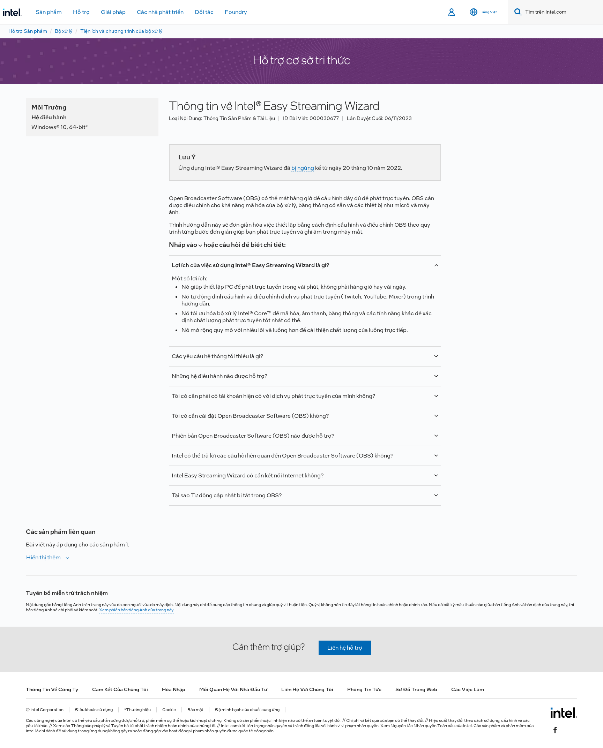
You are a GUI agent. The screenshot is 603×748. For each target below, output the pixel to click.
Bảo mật (195, 709)
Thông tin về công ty (52, 689)
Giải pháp (113, 12)
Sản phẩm (49, 12)
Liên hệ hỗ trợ (344, 647)
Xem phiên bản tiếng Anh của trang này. (136, 610)
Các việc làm (467, 689)
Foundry (236, 12)
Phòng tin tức (364, 689)
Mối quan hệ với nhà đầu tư (233, 689)
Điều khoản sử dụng (94, 709)
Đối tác (204, 12)
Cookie (169, 709)
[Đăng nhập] (452, 12)
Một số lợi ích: (303, 298)
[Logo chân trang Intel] (563, 712)
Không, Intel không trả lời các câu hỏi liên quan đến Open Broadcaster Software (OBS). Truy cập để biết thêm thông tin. (300, 459)
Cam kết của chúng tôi (120, 689)
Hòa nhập (173, 689)
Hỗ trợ (81, 12)
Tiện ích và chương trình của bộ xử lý (121, 31)
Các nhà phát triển (160, 12)
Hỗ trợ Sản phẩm (27, 31)
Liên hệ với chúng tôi (307, 689)
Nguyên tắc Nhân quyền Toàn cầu (422, 725)
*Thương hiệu (137, 709)
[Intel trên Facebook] (555, 729)
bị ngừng (302, 168)
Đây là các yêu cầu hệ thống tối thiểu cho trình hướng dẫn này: (288, 360)
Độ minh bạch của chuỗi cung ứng (247, 709)
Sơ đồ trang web (416, 689)
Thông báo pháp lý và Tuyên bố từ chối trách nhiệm (119, 725)
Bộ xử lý (64, 31)
